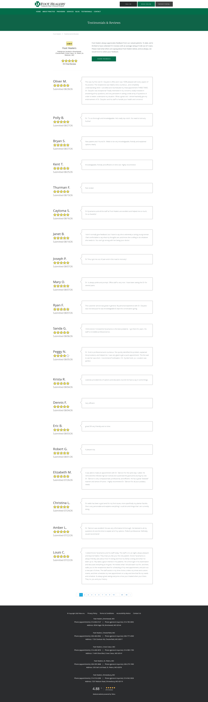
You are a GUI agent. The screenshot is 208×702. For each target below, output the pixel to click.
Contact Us (137, 613)
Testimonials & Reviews (71, 34)
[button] (146, 4)
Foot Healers (57, 34)
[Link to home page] (47, 4)
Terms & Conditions (107, 613)
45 (122, 595)
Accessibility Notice (124, 613)
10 (114, 595)
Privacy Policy (92, 613)
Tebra (113, 694)
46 (126, 595)
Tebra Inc (82, 613)
